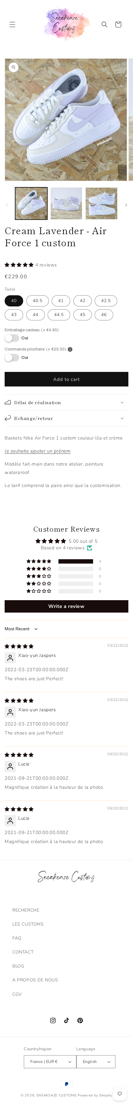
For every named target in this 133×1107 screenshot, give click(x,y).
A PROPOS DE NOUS (35, 980)
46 (104, 315)
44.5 (59, 315)
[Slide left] (7, 205)
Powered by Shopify (95, 1095)
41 (61, 301)
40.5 (37, 301)
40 (14, 301)
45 (82, 315)
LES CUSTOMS (28, 924)
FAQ (17, 938)
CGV (17, 994)
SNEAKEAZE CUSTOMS (56, 1095)
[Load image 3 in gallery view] (101, 203)
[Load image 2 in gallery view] (66, 203)
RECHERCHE (25, 910)
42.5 (106, 301)
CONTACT (22, 952)
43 (14, 315)
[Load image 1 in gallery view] (31, 203)
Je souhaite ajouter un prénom (38, 451)
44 (35, 315)
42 (82, 301)
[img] (19, 646)
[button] (12, 24)
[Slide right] (126, 205)
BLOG (18, 966)
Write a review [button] (66, 606)
